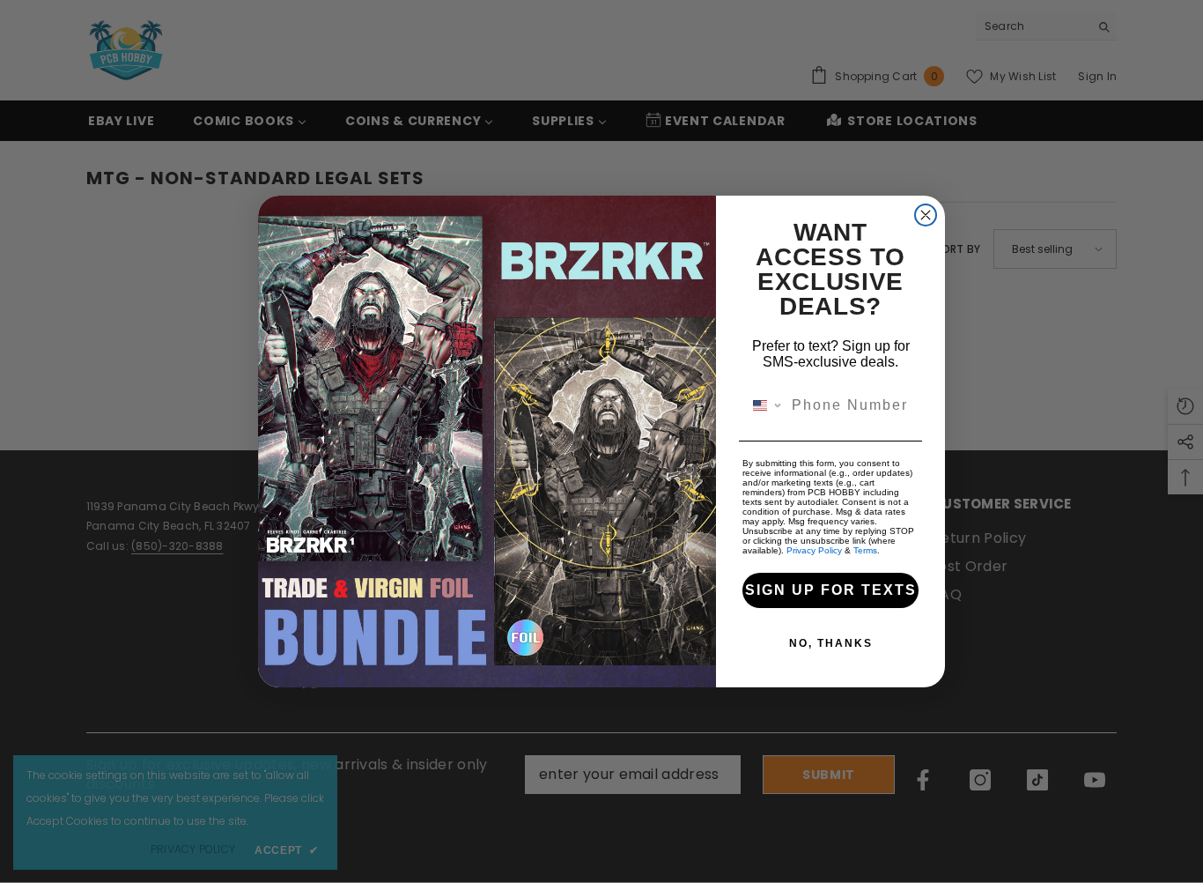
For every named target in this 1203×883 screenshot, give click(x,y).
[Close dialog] (925, 215)
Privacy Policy (814, 550)
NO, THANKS (831, 643)
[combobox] (763, 405)
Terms (865, 550)
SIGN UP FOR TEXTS (831, 589)
